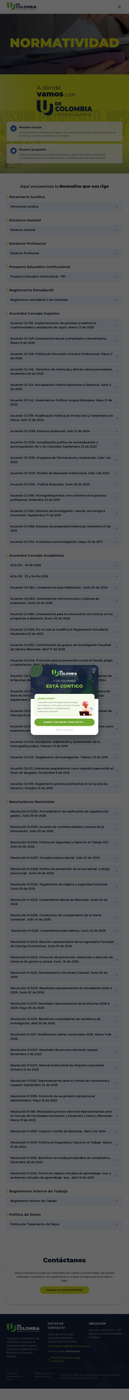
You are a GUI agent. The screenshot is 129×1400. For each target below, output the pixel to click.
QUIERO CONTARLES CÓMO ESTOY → (64, 722)
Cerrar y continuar (64, 729)
